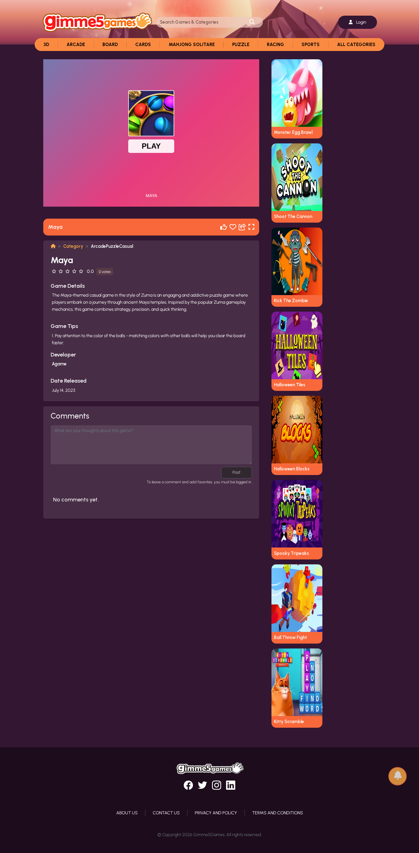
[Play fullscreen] (251, 227)
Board (110, 44)
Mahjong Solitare (192, 44)
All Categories (356, 44)
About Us (127, 813)
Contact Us (166, 813)
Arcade (76, 44)
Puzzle (240, 44)
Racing (275, 44)
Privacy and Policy (216, 813)
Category (73, 246)
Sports (311, 44)
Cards (143, 44)
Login (360, 22)
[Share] (242, 227)
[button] (397, 773)
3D (46, 44)
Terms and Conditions (277, 813)
